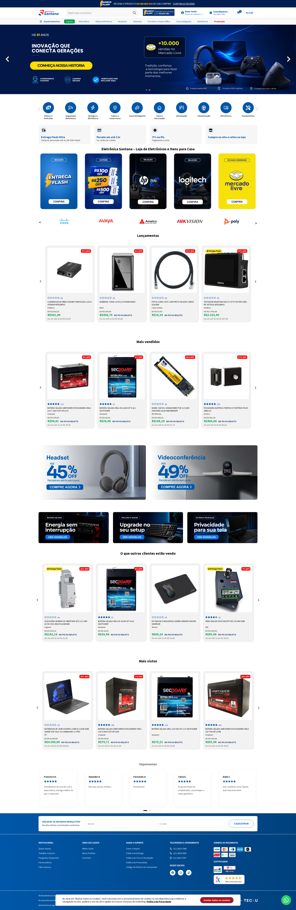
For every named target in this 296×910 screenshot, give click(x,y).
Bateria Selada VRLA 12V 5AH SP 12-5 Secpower (174, 728)
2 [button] (149, 90)
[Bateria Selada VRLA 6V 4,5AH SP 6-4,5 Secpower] (122, 376)
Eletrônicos (202, 21)
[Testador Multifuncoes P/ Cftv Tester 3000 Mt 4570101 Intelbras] (226, 270)
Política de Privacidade (159, 901)
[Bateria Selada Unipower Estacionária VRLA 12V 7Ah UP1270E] (228, 696)
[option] (148, 59)
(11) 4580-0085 (180, 853)
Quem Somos (45, 848)
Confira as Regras (184, 3)
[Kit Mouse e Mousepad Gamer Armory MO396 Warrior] (175, 589)
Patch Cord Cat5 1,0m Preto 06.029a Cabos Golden (173, 302)
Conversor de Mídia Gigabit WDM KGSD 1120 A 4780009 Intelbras (69, 302)
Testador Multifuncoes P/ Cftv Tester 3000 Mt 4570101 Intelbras (225, 302)
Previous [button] (40, 222)
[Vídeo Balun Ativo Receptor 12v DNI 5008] (228, 589)
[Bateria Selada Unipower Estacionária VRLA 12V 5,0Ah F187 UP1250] (121, 696)
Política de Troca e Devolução (139, 857)
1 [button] (146, 90)
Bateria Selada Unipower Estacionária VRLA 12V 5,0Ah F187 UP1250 (120, 729)
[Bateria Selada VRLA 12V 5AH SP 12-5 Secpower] (175, 696)
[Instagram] (180, 873)
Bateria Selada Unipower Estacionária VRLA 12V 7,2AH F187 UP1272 (69, 409)
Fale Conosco (45, 867)
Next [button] (256, 222)
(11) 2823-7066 (180, 848)
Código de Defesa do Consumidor (141, 867)
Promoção (219, 21)
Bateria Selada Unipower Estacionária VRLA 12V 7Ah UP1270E (227, 729)
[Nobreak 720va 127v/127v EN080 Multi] (122, 270)
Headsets (122, 21)
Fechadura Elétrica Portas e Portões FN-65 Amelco (226, 409)
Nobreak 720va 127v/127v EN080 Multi (118, 301)
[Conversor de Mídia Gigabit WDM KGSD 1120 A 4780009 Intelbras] (69, 270)
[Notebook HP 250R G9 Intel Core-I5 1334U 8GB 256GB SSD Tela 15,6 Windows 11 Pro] (67, 696)
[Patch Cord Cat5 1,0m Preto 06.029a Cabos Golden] (174, 270)
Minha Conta (87, 848)
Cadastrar (241, 823)
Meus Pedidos (88, 853)
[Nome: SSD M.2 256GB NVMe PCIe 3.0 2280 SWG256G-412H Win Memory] (174, 376)
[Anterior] (39, 108)
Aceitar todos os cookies (217, 900)
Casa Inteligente (183, 21)
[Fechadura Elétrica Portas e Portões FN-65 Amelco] (226, 376)
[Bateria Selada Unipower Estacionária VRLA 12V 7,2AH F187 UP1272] (69, 376)
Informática (84, 21)
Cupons (69, 21)
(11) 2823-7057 (179, 857)
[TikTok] (188, 873)
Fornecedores (45, 862)
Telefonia (137, 21)
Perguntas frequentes (49, 857)
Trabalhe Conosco (47, 853)
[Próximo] (256, 108)
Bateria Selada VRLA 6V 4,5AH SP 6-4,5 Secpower (118, 409)
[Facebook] (172, 873)
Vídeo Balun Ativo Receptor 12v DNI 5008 (225, 621)
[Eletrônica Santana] (49, 12)
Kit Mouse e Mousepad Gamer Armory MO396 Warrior (174, 622)
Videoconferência (103, 21)
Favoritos (86, 857)
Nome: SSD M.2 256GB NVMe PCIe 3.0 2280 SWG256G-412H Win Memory (170, 409)
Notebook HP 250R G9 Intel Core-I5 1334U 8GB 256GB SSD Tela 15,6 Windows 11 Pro (66, 729)
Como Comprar (133, 848)
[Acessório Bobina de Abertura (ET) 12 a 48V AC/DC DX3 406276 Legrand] (67, 589)
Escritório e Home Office (159, 21)
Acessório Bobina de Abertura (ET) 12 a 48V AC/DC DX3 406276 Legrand (65, 622)
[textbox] (102, 12)
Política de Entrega (135, 853)
